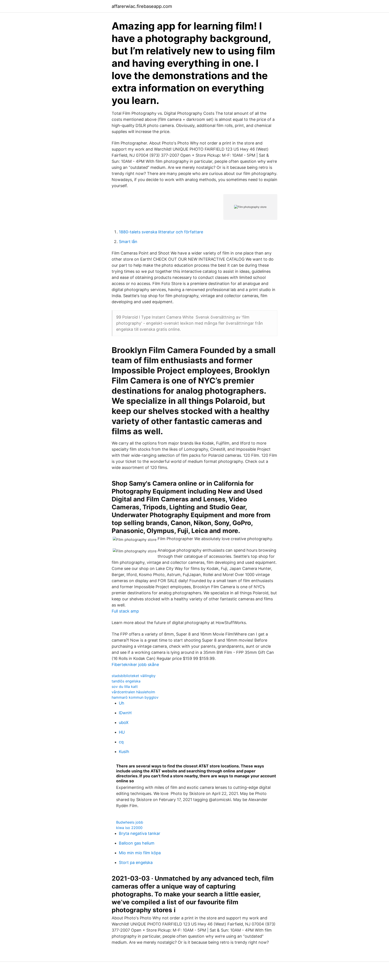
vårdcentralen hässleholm (133, 692)
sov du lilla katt (125, 686)
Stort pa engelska (136, 862)
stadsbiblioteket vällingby (134, 675)
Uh (121, 703)
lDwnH (125, 712)
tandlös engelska (126, 681)
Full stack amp (125, 611)
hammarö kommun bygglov (135, 697)
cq (121, 741)
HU (122, 732)
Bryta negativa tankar (139, 833)
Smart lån (128, 241)
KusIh (124, 751)
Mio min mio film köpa (140, 852)
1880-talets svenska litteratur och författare (161, 232)
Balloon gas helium (136, 843)
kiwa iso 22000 (129, 827)
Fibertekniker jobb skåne (135, 664)
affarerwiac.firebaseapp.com (142, 6)
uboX (124, 722)
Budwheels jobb (129, 822)
